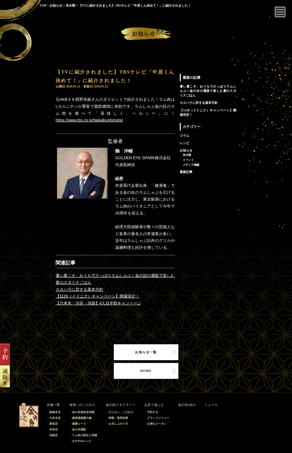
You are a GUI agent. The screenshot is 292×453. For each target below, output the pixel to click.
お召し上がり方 (118, 423)
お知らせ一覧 (146, 352)
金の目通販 (79, 429)
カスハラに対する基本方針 (79, 289)
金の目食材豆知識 (83, 412)
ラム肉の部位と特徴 (84, 435)
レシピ (184, 143)
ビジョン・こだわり (121, 412)
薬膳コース (79, 423)
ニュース (211, 404)
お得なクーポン (157, 423)
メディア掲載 (191, 164)
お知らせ (186, 150)
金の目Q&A (187, 404)
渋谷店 (53, 429)
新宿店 (53, 423)
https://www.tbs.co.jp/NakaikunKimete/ (89, 120)
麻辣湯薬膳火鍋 (82, 417)
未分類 (187, 154)
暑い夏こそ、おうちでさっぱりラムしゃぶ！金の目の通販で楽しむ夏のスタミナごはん (208, 91)
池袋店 (53, 435)
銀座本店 (55, 412)
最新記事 (186, 172)
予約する (152, 412)
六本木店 (55, 417)
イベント (188, 159)
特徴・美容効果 (118, 417)
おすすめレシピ (82, 440)
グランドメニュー (158, 417)
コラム (184, 135)
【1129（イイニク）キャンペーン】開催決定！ (97, 296)
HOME (146, 370)
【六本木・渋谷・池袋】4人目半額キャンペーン (98, 303)
